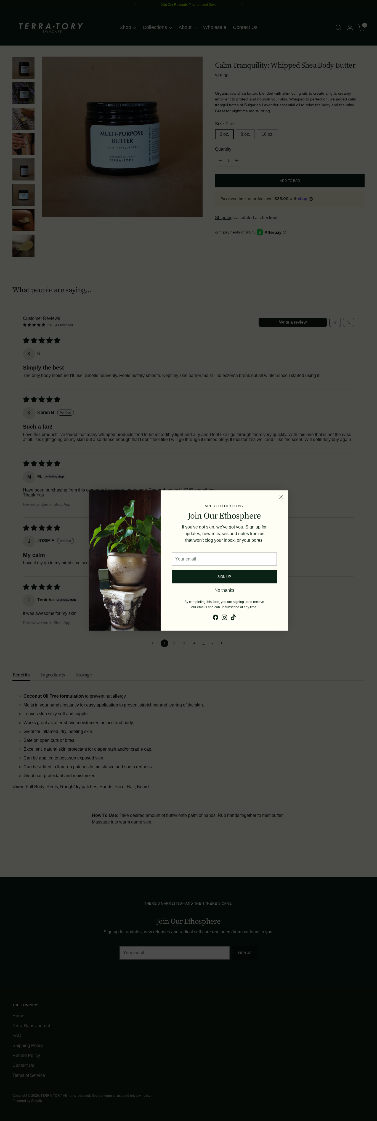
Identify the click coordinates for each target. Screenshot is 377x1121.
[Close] (281, 497)
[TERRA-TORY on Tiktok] (233, 618)
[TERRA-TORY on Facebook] (215, 618)
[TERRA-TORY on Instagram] (224, 618)
